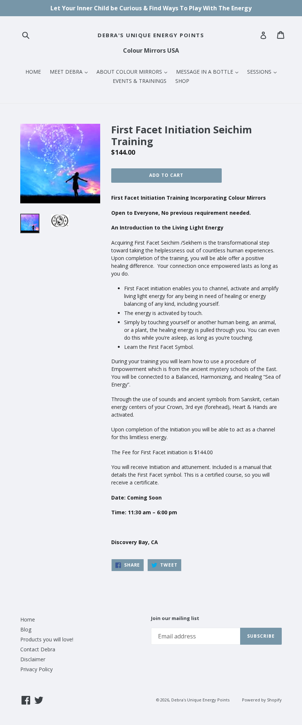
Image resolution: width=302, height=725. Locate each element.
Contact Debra (37, 649)
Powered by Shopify (262, 700)
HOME (33, 71)
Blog (25, 629)
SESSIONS (263, 71)
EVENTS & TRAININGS (139, 80)
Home (27, 619)
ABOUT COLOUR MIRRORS (133, 71)
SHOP (182, 80)
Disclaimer (32, 659)
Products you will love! (46, 639)
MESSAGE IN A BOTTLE (209, 71)
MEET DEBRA (70, 71)
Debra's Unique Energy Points (151, 35)
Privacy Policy (36, 669)
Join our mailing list (175, 618)
